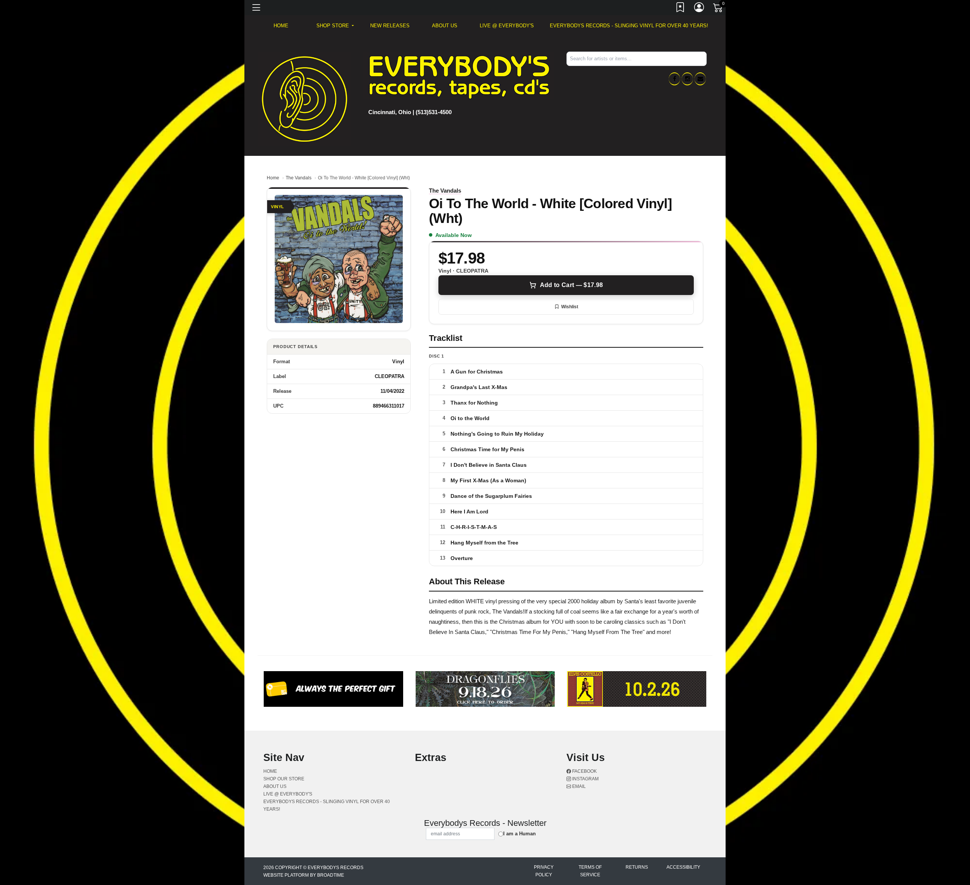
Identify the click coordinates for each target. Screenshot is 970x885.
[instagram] (687, 79)
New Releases (390, 25)
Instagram (585, 778)
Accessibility (683, 867)
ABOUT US (444, 25)
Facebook (584, 771)
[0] (718, 9)
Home (273, 177)
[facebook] (674, 79)
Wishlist (569, 306)
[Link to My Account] (699, 9)
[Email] (700, 79)
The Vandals (298, 177)
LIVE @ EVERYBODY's (507, 25)
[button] (335, 26)
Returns (637, 867)
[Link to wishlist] (680, 9)
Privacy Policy (544, 871)
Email (578, 786)
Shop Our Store (283, 778)
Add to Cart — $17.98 (571, 285)
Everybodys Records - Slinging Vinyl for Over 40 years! (629, 25)
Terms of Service (590, 871)
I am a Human (519, 833)
